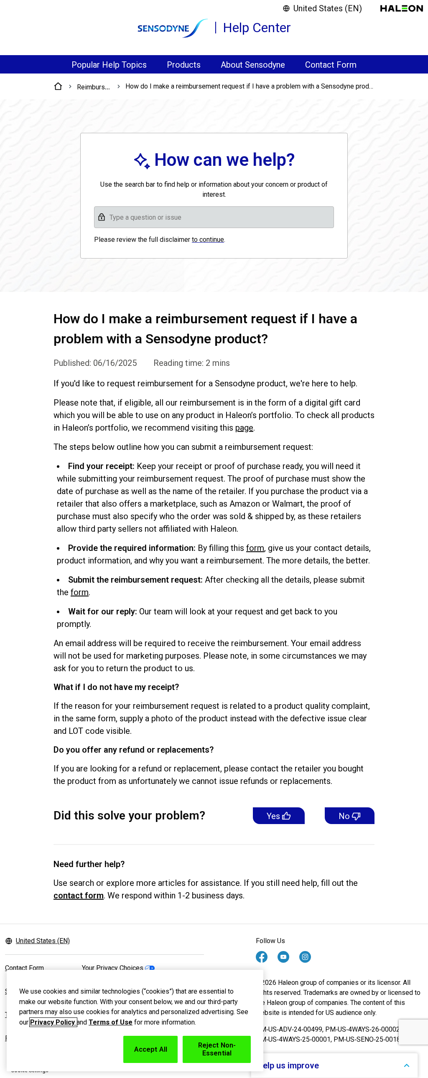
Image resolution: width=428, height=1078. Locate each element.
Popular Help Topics (109, 65)
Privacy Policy (53, 1022)
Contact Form (331, 65)
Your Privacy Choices (112, 968)
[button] (214, 217)
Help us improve (288, 1065)
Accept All (151, 1049)
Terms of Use (110, 1022)
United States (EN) (327, 8)
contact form (79, 895)
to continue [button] (208, 240)
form (255, 548)
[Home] (59, 86)
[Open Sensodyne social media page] (262, 957)
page (244, 428)
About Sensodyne (253, 65)
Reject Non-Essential (217, 1049)
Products (184, 65)
